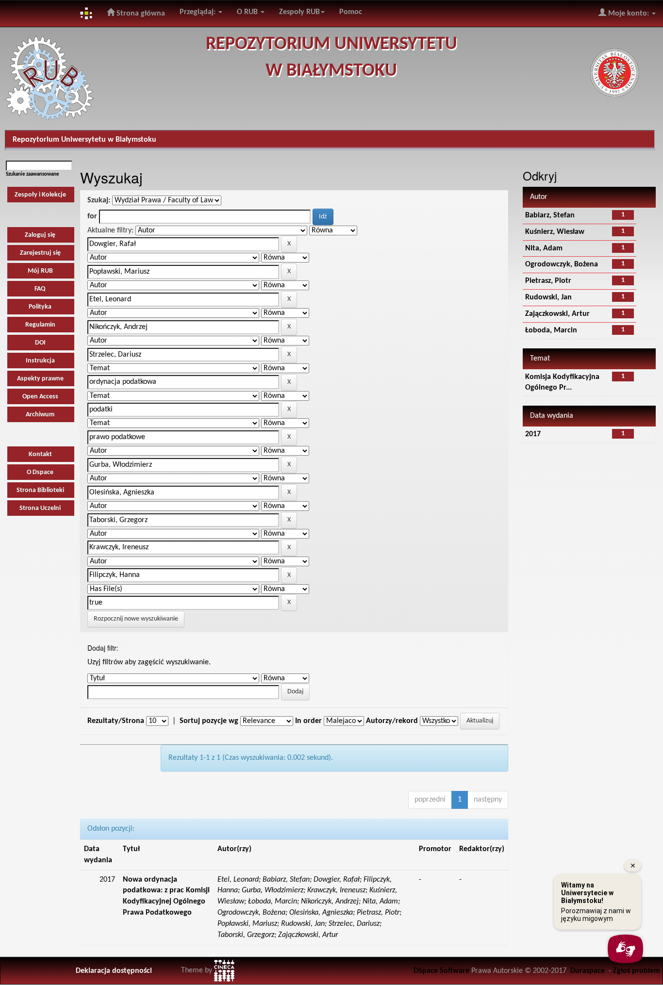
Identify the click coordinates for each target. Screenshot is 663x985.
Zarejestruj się (40, 253)
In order (308, 721)
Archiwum (40, 414)
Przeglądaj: (198, 12)
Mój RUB (40, 271)
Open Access (40, 397)
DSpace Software (441, 971)
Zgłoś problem (636, 971)
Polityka (40, 307)
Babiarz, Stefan (550, 215)
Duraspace (587, 971)
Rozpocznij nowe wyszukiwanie (136, 619)
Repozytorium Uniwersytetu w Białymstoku (84, 140)
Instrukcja (40, 361)
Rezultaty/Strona (115, 721)
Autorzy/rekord (392, 721)
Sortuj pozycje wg (209, 721)
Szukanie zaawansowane (32, 174)
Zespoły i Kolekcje (40, 195)
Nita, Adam (544, 248)
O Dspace (40, 472)
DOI (40, 343)
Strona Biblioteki (40, 490)
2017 (533, 434)
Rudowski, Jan (548, 297)
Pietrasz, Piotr (548, 281)
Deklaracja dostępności (114, 971)
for (92, 216)
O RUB (248, 12)
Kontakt (40, 454)
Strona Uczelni (40, 508)
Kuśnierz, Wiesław (554, 232)
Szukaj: (98, 200)
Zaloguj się (40, 235)
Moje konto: (628, 13)
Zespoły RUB (299, 12)
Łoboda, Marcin (551, 330)
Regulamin (40, 325)
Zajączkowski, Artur (557, 314)
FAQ (40, 289)
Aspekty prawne (40, 379)
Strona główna (140, 13)
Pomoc (350, 12)
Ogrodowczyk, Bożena (561, 264)
